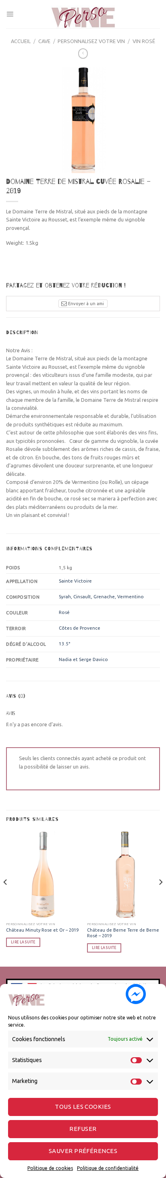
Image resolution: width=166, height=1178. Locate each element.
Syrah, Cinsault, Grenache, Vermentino (101, 596)
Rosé (64, 612)
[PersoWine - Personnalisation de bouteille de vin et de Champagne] (83, 14)
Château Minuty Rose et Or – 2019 (42, 930)
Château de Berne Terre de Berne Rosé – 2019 (123, 933)
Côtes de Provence (79, 627)
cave (44, 41)
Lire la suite (23, 942)
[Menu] (10, 14)
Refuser (82, 1128)
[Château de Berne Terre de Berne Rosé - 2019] (123, 875)
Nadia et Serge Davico (83, 659)
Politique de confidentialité (108, 1168)
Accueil (21, 41)
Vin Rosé (144, 41)
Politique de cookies (50, 1168)
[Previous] (6, 898)
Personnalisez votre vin (91, 41)
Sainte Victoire (75, 580)
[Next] (160, 898)
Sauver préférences (83, 1150)
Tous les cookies (83, 1106)
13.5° (64, 643)
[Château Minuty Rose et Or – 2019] (42, 875)
